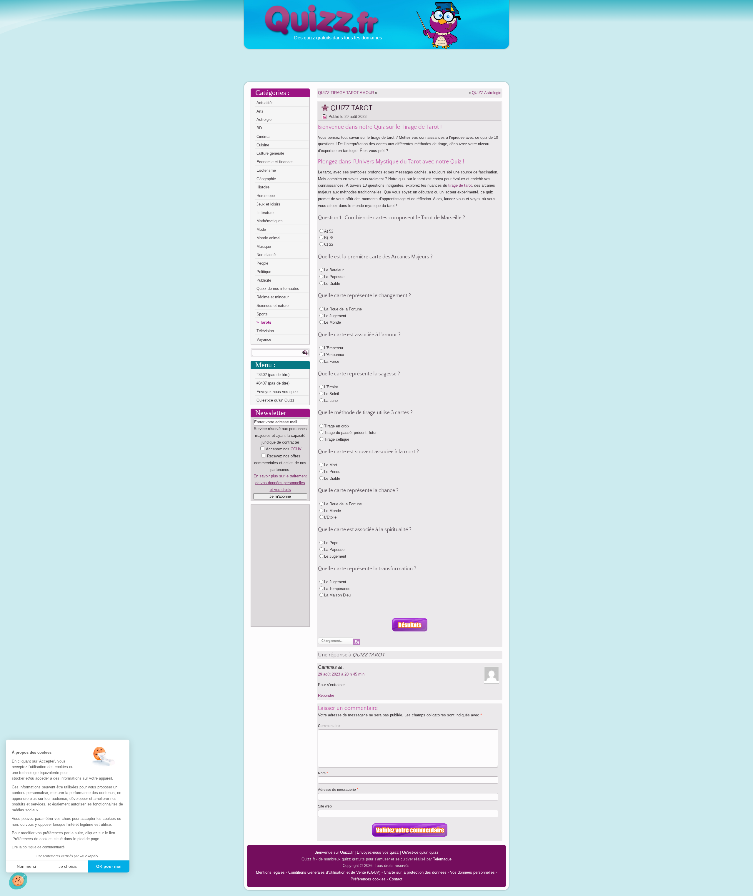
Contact (395, 879)
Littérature (265, 212)
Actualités (265, 103)
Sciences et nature (272, 305)
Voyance (263, 339)
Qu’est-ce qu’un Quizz (275, 400)
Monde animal (268, 238)
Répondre (326, 695)
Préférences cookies (368, 879)
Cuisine (262, 145)
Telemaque (442, 859)
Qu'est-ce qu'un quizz (420, 852)
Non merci (26, 866)
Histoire (262, 187)
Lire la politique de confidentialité (38, 847)
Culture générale (270, 153)
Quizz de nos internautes (277, 288)
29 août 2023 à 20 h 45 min (341, 674)
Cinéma (262, 136)
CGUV (296, 449)
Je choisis (68, 866)
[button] (18, 880)
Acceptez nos (280, 469)
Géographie (266, 179)
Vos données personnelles (472, 872)
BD (259, 128)
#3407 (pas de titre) (272, 383)
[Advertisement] (376, 65)
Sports (262, 314)
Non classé (266, 255)
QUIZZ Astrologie (486, 93)
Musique (263, 246)
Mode (261, 229)
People (262, 263)
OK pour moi (108, 866)
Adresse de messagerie (338, 790)
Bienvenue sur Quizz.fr (334, 852)
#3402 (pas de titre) (272, 374)
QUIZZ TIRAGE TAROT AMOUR (346, 93)
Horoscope (265, 195)
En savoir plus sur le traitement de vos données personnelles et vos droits (280, 483)
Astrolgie (263, 119)
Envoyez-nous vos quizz (277, 392)
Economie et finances (275, 162)
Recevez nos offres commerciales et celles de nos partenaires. (280, 463)
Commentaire (329, 726)
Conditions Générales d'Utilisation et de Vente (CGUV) (334, 872)
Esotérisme (266, 170)
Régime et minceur (272, 297)
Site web (325, 806)
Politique (263, 272)
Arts (260, 111)
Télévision (265, 331)
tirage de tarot (460, 185)
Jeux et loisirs (268, 204)
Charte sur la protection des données (415, 872)
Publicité (263, 280)
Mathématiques (269, 221)
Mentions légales (270, 872)
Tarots (265, 322)
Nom (323, 773)
